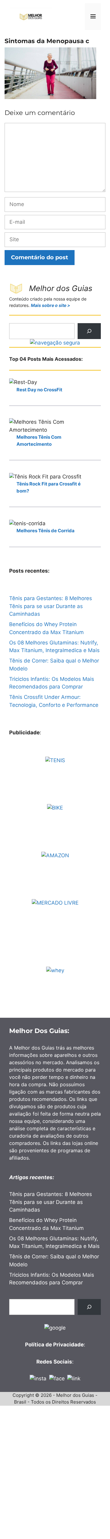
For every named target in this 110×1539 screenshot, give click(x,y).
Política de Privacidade (54, 1345)
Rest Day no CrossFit (39, 390)
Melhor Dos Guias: (39, 1031)
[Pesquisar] (89, 331)
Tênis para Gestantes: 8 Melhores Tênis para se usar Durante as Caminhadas (50, 606)
